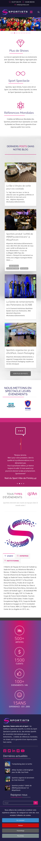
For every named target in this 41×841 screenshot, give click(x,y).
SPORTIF (10, 556)
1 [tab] (17, 484)
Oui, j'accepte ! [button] (20, 820)
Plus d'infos (20, 836)
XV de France (24, 268)
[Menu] (31, 12)
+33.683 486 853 (29, 2)
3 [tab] (21, 484)
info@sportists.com (23, 5)
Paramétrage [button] (20, 830)
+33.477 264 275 (16, 2)
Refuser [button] (20, 825)
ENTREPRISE (23, 556)
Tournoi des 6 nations (13, 268)
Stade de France (14, 265)
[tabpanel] (20, 467)
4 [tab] (24, 484)
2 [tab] (19, 484)
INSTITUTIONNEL (12, 561)
